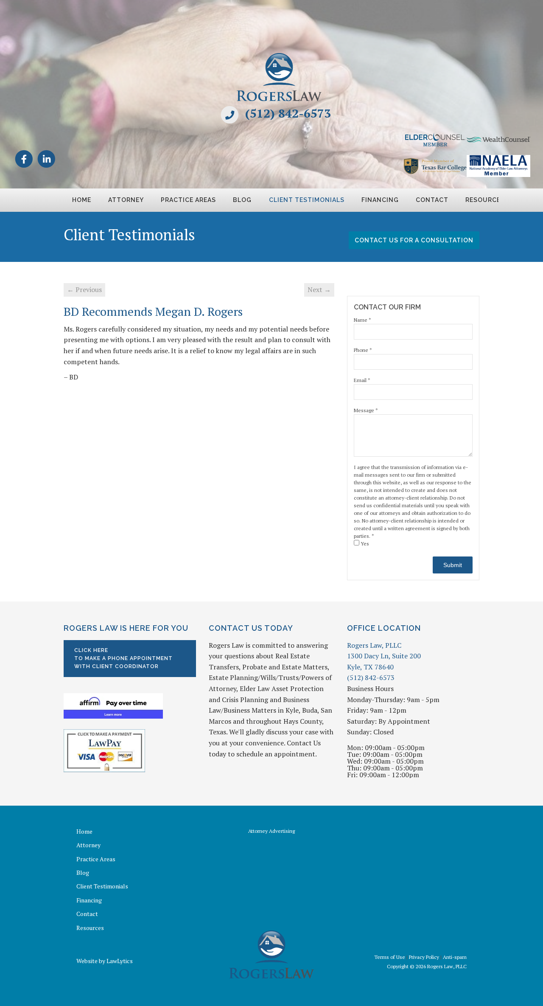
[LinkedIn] (46, 158)
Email (362, 380)
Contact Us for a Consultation (414, 240)
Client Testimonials (306, 200)
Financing (380, 200)
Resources (90, 928)
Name (362, 320)
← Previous (84, 289)
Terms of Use (389, 957)
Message (366, 410)
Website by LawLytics (104, 961)
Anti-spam (455, 957)
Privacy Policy (424, 957)
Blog (242, 200)
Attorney (126, 200)
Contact (432, 200)
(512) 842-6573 (288, 113)
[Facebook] (24, 158)
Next (489, 203)
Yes (364, 543)
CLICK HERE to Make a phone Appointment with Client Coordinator (123, 658)
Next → (319, 289)
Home (81, 200)
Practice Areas (188, 200)
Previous (53, 203)
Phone (363, 350)
